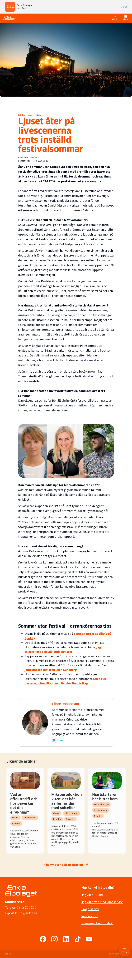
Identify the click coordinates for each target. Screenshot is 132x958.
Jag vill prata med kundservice (102, 902)
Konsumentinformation (97, 923)
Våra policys (89, 916)
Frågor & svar (90, 909)
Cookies (8, 954)
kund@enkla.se (26, 913)
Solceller (70, 819)
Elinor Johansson (65, 704)
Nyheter (40, 115)
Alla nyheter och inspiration (63, 865)
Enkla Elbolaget (101, 804)
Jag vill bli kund (92, 895)
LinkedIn (61, 740)
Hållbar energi (25, 115)
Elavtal (15, 817)
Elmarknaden (30, 817)
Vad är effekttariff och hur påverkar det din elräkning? (24, 803)
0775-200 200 (26, 907)
